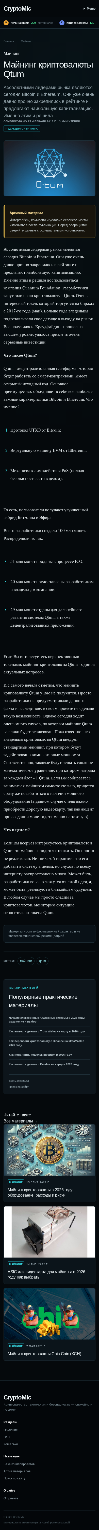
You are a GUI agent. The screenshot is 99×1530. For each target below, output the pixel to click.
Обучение (11, 1430)
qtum (42, 961)
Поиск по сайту (19, 1086)
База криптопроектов (19, 1464)
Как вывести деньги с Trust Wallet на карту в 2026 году (47, 1031)
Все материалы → (21, 1121)
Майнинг (26, 41)
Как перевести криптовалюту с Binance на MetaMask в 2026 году (46, 1042)
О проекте (11, 1498)
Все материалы (19, 1080)
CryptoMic (17, 8)
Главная (9, 41)
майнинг (26, 961)
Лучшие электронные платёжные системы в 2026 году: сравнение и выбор (47, 1019)
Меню (91, 8)
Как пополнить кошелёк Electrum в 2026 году (40, 1054)
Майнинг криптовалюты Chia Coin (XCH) (44, 1354)
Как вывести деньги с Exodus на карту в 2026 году (44, 1064)
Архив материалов (17, 1471)
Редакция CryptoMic (22, 128)
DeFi (7, 1437)
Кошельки (11, 1444)
